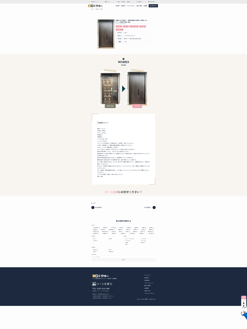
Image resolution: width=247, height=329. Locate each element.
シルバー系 (143, 238)
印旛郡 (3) (137, 227)
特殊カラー (143, 242)
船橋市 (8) (105, 233)
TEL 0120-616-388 (101, 288)
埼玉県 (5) (103, 229)
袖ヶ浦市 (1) (132, 233)
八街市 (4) (121, 227)
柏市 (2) (120, 231)
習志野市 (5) (95, 233)
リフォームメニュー (149, 283)
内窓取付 (123, 1)
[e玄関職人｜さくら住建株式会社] (95, 5)
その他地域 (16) (96, 227)
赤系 (126, 244)
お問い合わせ (147, 290)
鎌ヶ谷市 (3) (151, 233)
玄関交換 (128, 1)
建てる (108, 1)
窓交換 (118, 1)
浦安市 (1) (135, 231)
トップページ (147, 275)
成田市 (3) (151, 229)
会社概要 (146, 288)
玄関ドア (119, 29)
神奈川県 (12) (151, 231)
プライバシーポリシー (149, 293)
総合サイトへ (95, 1)
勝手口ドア (95, 249)
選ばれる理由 (147, 285)
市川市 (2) (143, 229)
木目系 (142, 26)
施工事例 (146, 277)
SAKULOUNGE (152, 1)
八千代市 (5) (113, 227)
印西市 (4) (144, 227)
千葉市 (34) (129, 227)
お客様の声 (146, 280)
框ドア (110, 249)
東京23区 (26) (96, 231)
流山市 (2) (128, 231)
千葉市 (119, 26)
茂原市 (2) (114, 233)
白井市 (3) (142, 231)
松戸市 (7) (114, 231)
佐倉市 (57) (105, 227)
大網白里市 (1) (112, 229)
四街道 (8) (95, 229)
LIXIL (126, 26)
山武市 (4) (128, 229)
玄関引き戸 (111, 251)
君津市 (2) (151, 227)
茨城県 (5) (123, 233)
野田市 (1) (142, 233)
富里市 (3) (120, 229)
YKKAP (110, 238)
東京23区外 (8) (105, 231)
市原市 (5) (136, 229)
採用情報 (139, 1)
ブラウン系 (134, 26)
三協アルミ (95, 240)
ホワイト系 (143, 240)
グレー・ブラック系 (129, 238)
